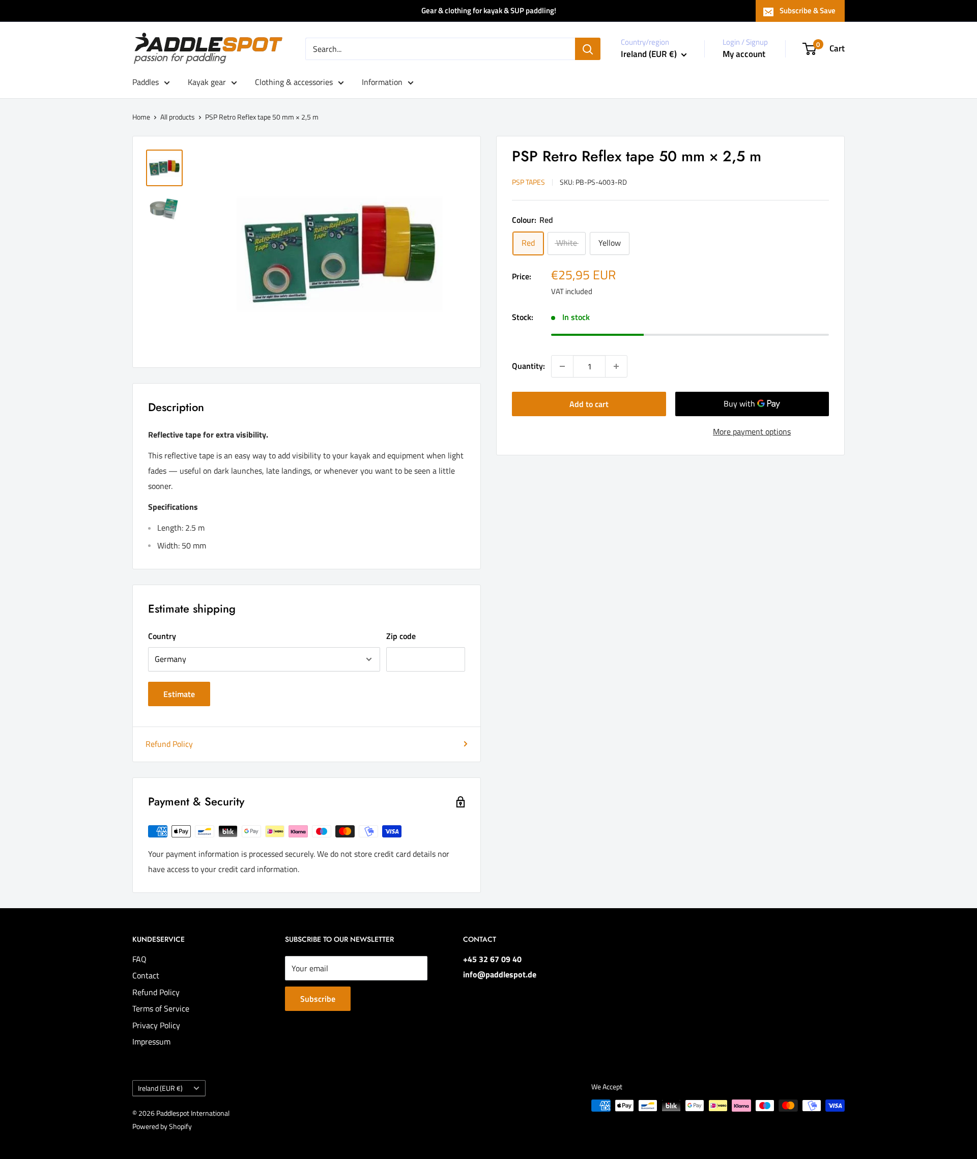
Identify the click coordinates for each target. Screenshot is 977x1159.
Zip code (401, 636)
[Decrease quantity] (562, 366)
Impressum (151, 1041)
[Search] (587, 49)
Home (141, 116)
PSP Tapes (528, 182)
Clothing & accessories (294, 82)
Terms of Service (160, 1008)
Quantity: (528, 366)
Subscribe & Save (808, 10)
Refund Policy (169, 744)
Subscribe (317, 999)
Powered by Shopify (162, 1126)
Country (162, 636)
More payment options (752, 431)
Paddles (145, 82)
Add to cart (589, 404)
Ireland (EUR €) (160, 1088)
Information (382, 82)
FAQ (139, 959)
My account (744, 54)
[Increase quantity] (616, 366)
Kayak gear (207, 82)
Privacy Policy (156, 1025)
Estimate (179, 694)
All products (177, 116)
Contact (145, 975)
